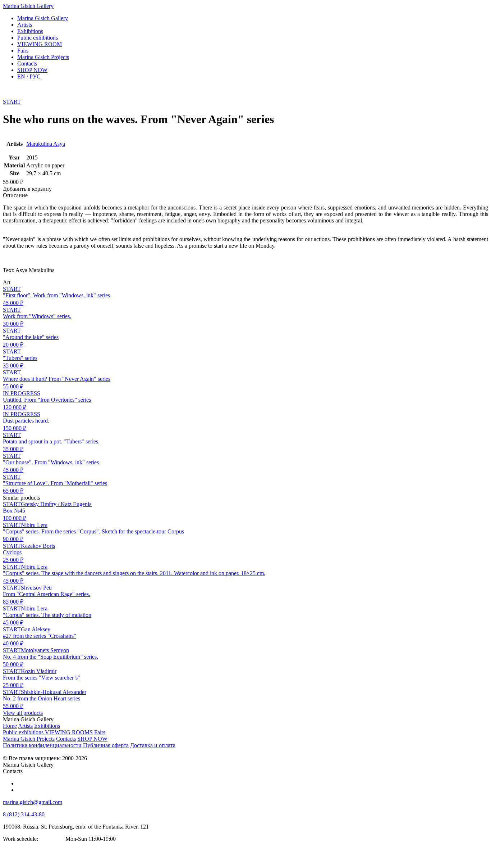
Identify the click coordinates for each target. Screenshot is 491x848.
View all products (23, 713)
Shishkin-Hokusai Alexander (53, 692)
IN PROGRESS (21, 393)
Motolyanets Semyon (45, 650)
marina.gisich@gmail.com (32, 802)
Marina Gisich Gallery (28, 6)
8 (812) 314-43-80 (24, 814)
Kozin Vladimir (38, 671)
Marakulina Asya (45, 144)
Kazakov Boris (38, 546)
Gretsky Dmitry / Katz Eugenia (56, 504)
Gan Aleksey (35, 629)
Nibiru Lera (34, 525)
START (12, 102)
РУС (29, 76)
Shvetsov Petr (36, 588)
